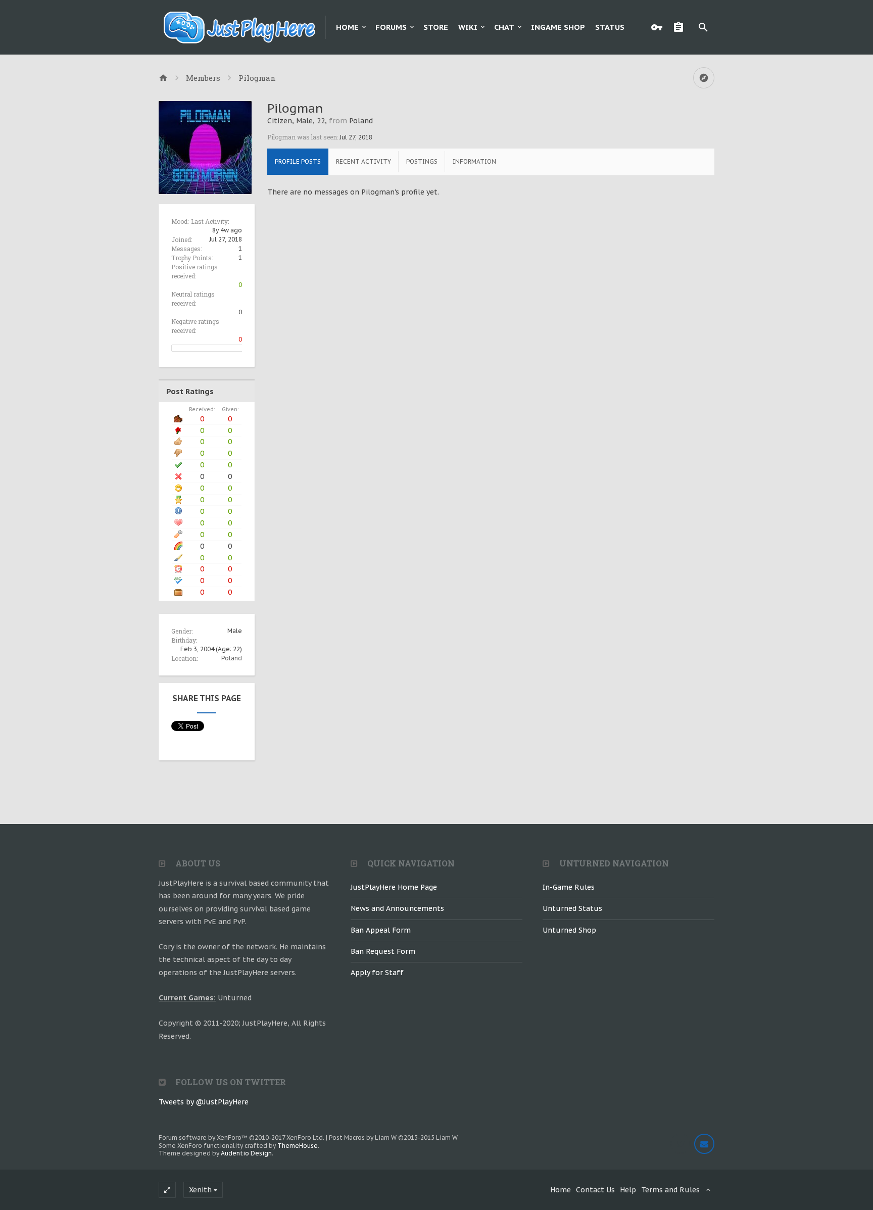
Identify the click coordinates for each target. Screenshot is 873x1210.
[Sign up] (681, 27)
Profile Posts (298, 161)
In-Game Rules (569, 887)
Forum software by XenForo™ (241, 1137)
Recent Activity (363, 161)
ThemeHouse (297, 1145)
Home (347, 27)
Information (474, 161)
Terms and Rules (670, 1189)
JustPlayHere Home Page (394, 887)
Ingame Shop (558, 27)
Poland (231, 658)
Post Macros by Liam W (393, 1137)
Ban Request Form (383, 951)
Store (435, 27)
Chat (504, 27)
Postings (422, 161)
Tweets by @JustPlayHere (204, 1101)
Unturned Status (572, 908)
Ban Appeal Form (381, 930)
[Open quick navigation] (703, 77)
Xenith (200, 1189)
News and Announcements (397, 908)
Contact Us (595, 1189)
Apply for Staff (377, 972)
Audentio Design (246, 1153)
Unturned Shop (569, 930)
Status (609, 27)
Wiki (467, 27)
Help (628, 1189)
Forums (391, 27)
